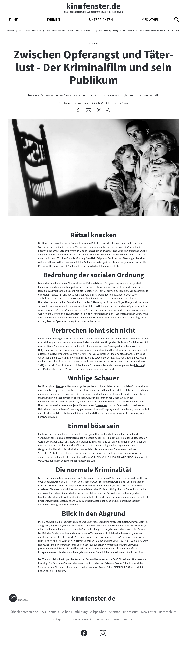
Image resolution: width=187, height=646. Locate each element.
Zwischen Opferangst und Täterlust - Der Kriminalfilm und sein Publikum (139, 31)
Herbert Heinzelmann (76, 103)
